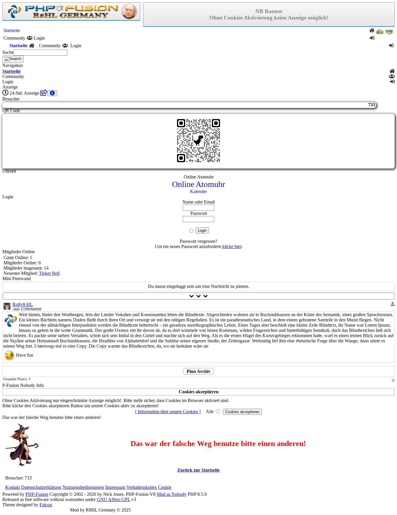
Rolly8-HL (22, 304)
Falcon (46, 504)
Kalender (198, 191)
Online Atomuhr (198, 184)
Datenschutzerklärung (41, 487)
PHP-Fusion (37, 494)
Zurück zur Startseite (198, 470)
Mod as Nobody (172, 494)
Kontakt (12, 487)
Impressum (115, 487)
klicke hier (231, 246)
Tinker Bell (49, 273)
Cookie (164, 487)
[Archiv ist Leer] (43, 93)
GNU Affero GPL (113, 499)
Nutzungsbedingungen (83, 487)
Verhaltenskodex (141, 487)
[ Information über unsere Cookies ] (168, 411)
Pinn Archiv (198, 371)
